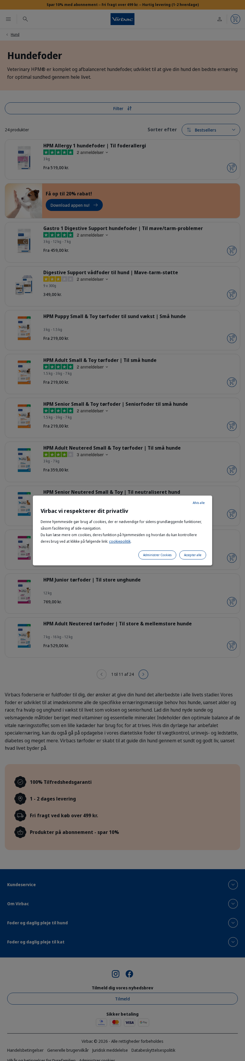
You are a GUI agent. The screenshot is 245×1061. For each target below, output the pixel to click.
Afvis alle (199, 503)
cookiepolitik (120, 541)
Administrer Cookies (157, 555)
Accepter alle (192, 555)
